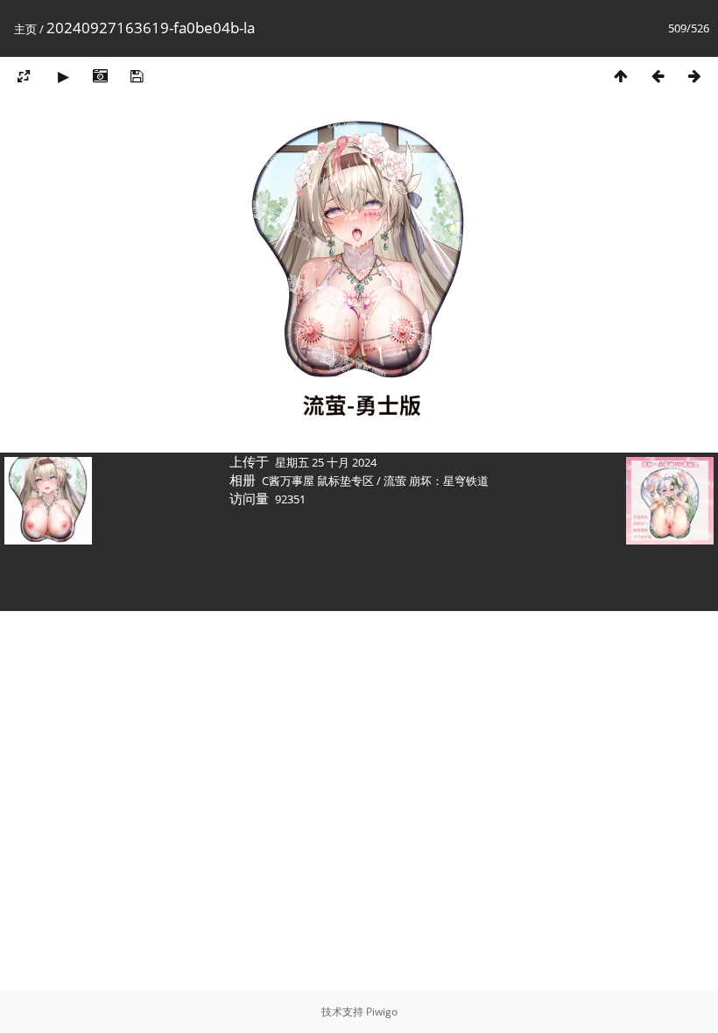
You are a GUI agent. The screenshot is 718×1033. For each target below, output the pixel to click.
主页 (25, 29)
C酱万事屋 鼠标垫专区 (318, 480)
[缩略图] (620, 76)
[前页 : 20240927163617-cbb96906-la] (657, 76)
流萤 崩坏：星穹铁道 (436, 480)
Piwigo (382, 1011)
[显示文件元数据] (99, 76)
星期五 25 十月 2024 (326, 462)
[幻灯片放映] (63, 76)
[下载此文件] (136, 76)
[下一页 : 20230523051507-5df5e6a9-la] (694, 76)
